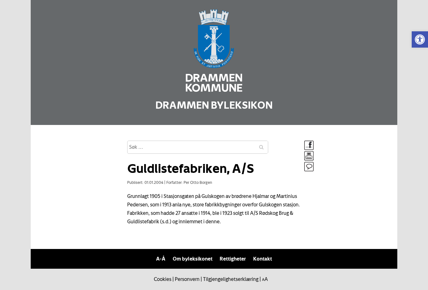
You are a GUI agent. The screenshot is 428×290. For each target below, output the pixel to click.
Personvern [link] (187, 279)
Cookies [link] (162, 279)
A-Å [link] (160, 259)
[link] (420, 39)
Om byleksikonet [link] (192, 259)
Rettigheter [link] (233, 259)
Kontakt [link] (262, 259)
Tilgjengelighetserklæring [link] (230, 279)
